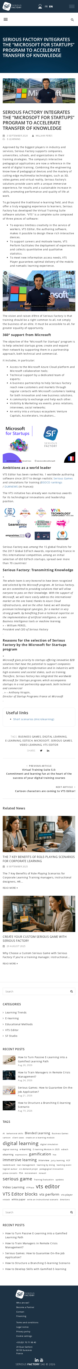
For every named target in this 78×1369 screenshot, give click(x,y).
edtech (27, 740)
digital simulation (49, 1144)
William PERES (44, 135)
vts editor (50, 744)
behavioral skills (15, 1133)
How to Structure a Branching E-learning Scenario (37, 1263)
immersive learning (20, 1159)
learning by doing (46, 1165)
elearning (8, 1154)
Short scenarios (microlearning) (33, 719)
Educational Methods (19, 1024)
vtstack (6, 1199)
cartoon (7, 1137)
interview (43, 1160)
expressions (21, 1154)
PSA (21, 1173)
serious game (17, 1178)
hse (54, 1154)
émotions (65, 1199)
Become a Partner (25, 1307)
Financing (21, 1316)
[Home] (12, 6)
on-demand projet (28, 1169)
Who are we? (22, 1302)
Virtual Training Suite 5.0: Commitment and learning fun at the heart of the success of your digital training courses (39, 774)
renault (42, 1173)
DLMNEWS (11, 486)
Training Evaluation (44, 1179)
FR (46, 6)
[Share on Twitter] (41, 751)
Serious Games (63, 478)
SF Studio (11, 1036)
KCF (68, 1160)
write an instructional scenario (42, 1199)
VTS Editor (12, 1030)
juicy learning (58, 1160)
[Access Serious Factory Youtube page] (41, 1359)
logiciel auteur (10, 1169)
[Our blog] (39, 19)
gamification (40, 1154)
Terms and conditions (27, 1322)
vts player (67, 1194)
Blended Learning (37, 1133)
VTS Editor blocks (20, 1194)
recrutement (31, 1173)
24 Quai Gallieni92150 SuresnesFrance (24, 1350)
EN (51, 6)
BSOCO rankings (51, 482)
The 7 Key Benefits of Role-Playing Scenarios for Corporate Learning (39, 859)
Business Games (29, 736)
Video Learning (31, 744)
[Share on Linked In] (48, 751)
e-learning (13, 740)
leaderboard (9, 1165)
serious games (61, 740)
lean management (26, 1165)
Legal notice (22, 1327)
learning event (64, 1165)
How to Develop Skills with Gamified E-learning (35, 1269)
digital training (10, 1149)
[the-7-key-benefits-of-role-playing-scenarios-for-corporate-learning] (39, 833)
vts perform (49, 1194)
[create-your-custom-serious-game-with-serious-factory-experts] (39, 913)
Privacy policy (23, 1331)
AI (4, 1133)
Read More (9, 887)
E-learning (13, 139)
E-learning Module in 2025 (46, 1149)
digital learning (54, 736)
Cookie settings (24, 1336)
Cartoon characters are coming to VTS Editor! (45, 791)
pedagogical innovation (52, 1169)
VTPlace (30, 1187)
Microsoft (42, 740)
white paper (19, 1199)
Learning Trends (16, 1012)
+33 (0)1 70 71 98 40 (26, 1342)
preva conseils (10, 1173)
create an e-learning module (40, 1137)
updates (60, 1179)
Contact (20, 1311)
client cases (18, 1137)
